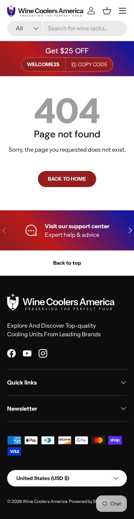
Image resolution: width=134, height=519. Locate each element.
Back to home (67, 179)
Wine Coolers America (45, 501)
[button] (107, 11)
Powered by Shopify (88, 501)
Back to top (67, 263)
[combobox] (67, 28)
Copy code (93, 64)
